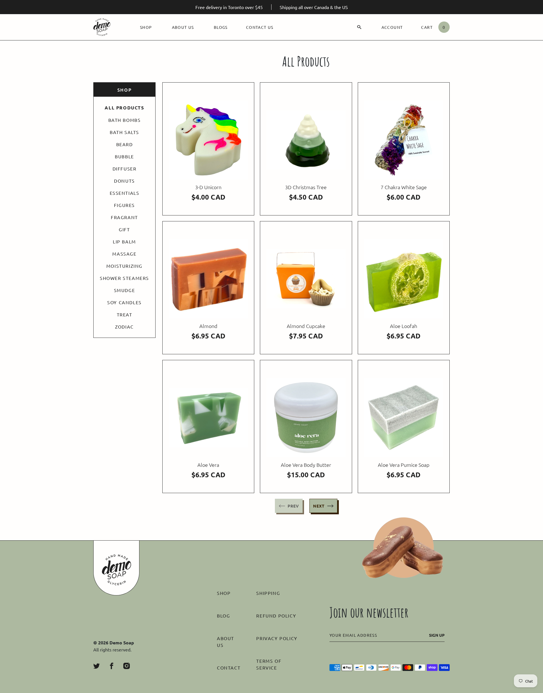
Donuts (124, 180)
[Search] (359, 27)
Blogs (221, 27)
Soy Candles (124, 302)
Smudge (124, 290)
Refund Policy (276, 615)
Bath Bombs (124, 119)
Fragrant (124, 217)
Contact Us (259, 27)
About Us (183, 27)
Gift (124, 229)
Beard (124, 144)
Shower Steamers (124, 277)
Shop (146, 27)
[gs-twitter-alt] (96, 666)
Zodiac (124, 326)
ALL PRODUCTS (124, 107)
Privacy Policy (276, 638)
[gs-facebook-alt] (111, 666)
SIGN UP (437, 635)
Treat (124, 314)
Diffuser (125, 168)
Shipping (268, 593)
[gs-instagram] (126, 666)
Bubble (124, 156)
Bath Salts (124, 132)
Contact (228, 667)
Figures (124, 205)
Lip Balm (124, 241)
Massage (124, 253)
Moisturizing (124, 265)
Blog (223, 615)
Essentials (124, 192)
